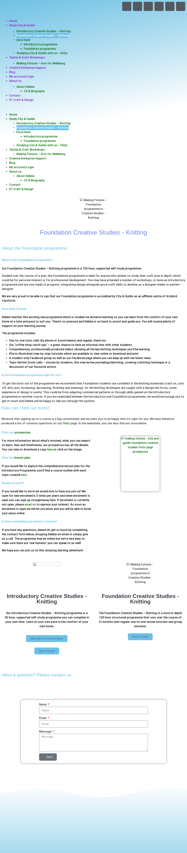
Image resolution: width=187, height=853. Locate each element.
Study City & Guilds (22, 25)
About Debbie (25, 86)
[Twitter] (137, 6)
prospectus (22, 432)
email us (30, 504)
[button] (93, 107)
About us (15, 81)
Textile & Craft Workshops (27, 57)
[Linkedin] (159, 6)
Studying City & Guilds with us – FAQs (42, 53)
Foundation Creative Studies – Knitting (42, 35)
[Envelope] (169, 6)
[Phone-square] (180, 6)
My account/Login (21, 76)
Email (43, 718)
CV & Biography (34, 91)
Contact (14, 95)
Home (13, 21)
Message (45, 731)
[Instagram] (148, 6)
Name (43, 704)
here (50, 449)
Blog (12, 72)
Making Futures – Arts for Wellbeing (40, 63)
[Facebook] (126, 6)
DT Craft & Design (21, 100)
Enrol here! (23, 40)
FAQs (66, 423)
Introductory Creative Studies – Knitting (43, 31)
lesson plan (22, 457)
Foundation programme (40, 48)
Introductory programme (40, 44)
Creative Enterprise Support (27, 67)
